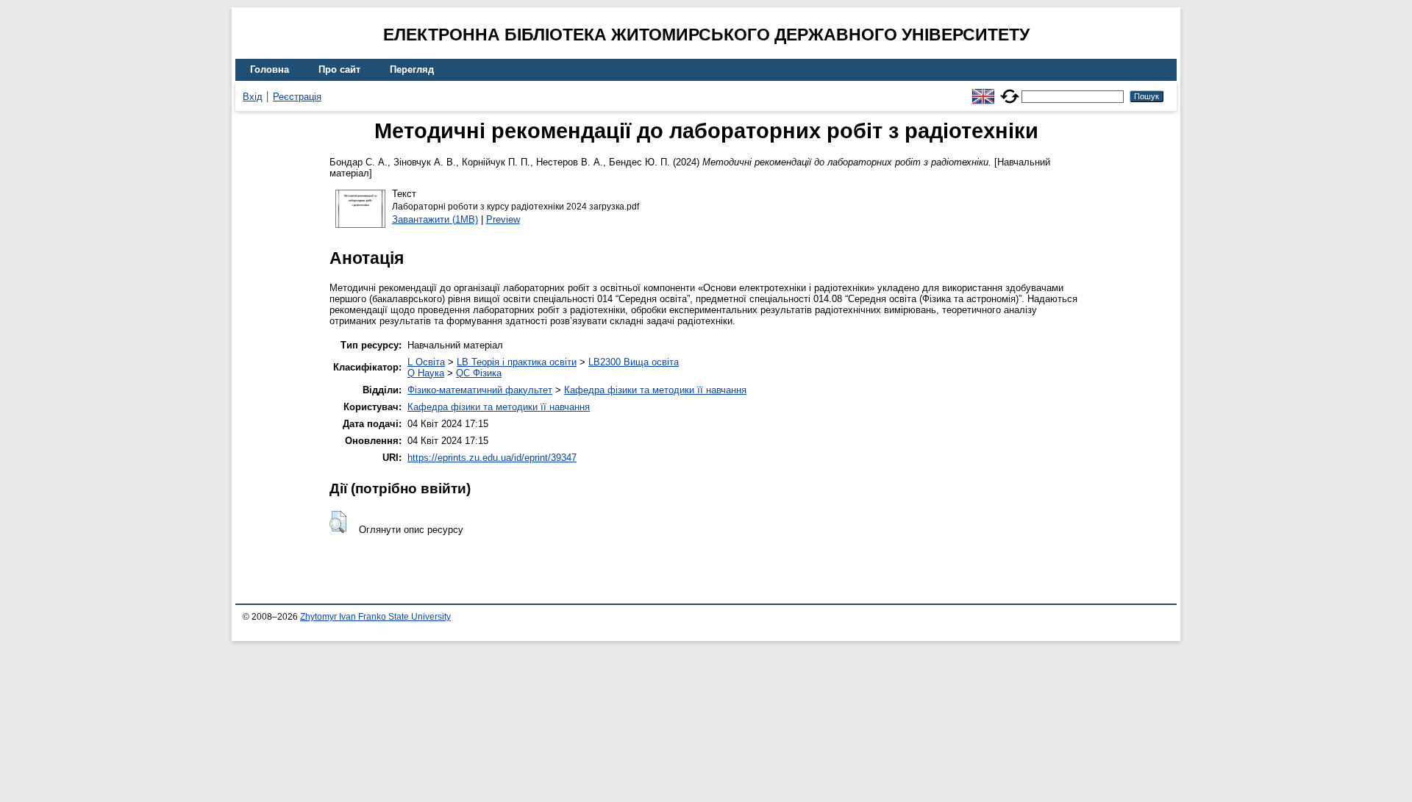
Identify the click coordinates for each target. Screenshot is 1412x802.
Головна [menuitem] (269, 69)
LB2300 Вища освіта (633, 362)
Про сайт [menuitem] (339, 69)
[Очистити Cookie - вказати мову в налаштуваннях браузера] (1009, 90)
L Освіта (426, 362)
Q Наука (425, 373)
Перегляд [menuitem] (412, 69)
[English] (983, 90)
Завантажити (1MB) (435, 219)
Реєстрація (297, 96)
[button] (337, 522)
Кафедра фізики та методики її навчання (655, 389)
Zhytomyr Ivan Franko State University (375, 616)
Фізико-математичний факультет (479, 389)
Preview (503, 219)
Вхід (253, 96)
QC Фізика (479, 373)
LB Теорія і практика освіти (517, 362)
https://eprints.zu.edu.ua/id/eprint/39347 (492, 457)
